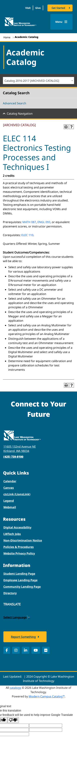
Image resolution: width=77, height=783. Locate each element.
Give (38, 8)
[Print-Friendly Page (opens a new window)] (66, 126)
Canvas (8, 488)
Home (6, 37)
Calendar (9, 481)
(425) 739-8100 (13, 457)
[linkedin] (25, 650)
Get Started (58, 8)
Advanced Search (14, 103)
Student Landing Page (19, 574)
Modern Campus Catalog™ (47, 696)
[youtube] (36, 650)
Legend (8, 501)
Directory (10, 593)
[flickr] (46, 650)
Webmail (9, 507)
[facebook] (6, 650)
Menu (59, 21)
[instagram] (16, 650)
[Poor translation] (13, 720)
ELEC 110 (27, 235)
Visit (28, 8)
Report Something (23, 637)
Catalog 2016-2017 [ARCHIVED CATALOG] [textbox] (31, 81)
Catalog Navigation (20, 114)
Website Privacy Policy (19, 553)
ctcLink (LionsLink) (16, 494)
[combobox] (38, 80)
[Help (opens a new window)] (71, 126)
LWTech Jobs (12, 534)
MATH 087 (29, 222)
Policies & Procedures (18, 547)
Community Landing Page (22, 587)
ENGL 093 (43, 222)
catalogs (15, 688)
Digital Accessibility (17, 527)
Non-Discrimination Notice (22, 540)
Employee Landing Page (20, 580)
